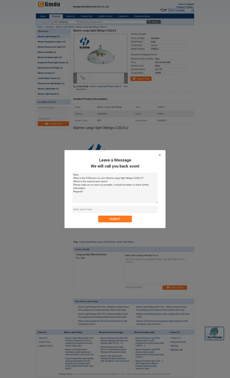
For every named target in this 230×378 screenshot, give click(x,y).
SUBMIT (115, 219)
